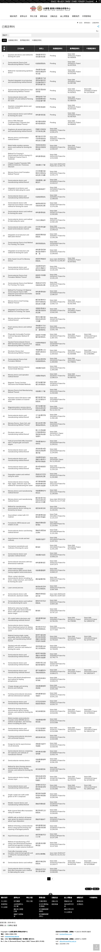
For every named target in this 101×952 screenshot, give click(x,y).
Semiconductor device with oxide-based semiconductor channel (20, 228)
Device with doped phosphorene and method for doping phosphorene (19, 679)
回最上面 (96, 889)
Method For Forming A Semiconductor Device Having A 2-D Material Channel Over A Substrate (20, 156)
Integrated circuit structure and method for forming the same (18, 251)
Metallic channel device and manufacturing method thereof (18, 804)
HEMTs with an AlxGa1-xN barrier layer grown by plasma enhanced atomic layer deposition (19, 819)
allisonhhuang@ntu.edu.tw (68, 941)
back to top (96, 947)
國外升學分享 (69, 909)
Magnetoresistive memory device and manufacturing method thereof (20, 408)
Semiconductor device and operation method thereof (17, 555)
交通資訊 (80, 904)
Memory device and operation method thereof (18, 375)
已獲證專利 (95, 22)
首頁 (80, 22)
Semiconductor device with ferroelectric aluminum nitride (18, 595)
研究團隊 (17, 901)
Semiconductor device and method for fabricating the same (20, 220)
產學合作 (23, 16)
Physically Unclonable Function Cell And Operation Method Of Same (19, 336)
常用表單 (81, 1)
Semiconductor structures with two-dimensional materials (20, 562)
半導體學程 (86, 16)
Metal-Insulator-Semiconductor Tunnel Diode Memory (18, 368)
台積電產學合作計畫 (18, 905)
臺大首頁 (61, 1)
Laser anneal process (15, 588)
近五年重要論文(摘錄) (43, 905)
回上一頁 (88, 889)
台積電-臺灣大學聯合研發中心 (50, 9)
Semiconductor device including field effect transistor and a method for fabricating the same (20, 870)
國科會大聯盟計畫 (18, 910)
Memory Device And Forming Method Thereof (18, 302)
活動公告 (55, 901)
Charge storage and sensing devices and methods (18, 687)
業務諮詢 (80, 901)
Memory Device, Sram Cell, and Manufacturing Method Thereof (19, 424)
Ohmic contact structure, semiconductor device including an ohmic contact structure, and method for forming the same (20, 579)
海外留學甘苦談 (69, 905)
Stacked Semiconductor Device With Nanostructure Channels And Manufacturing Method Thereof (20, 343)
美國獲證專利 (13, 40)
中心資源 (4, 907)
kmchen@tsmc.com (66, 934)
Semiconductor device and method (20, 862)
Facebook (89, 1)
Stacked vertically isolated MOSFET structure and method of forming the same (19, 647)
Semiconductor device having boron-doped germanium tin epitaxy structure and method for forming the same (20, 628)
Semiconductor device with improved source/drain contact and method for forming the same (20, 204)
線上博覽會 (64, 16)
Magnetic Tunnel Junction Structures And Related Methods (19, 383)
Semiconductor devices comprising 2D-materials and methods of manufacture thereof (20, 752)
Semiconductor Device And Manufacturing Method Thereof (18, 63)
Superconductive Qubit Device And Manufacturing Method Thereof (20, 90)
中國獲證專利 (36, 40)
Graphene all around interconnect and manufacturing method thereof (20, 130)
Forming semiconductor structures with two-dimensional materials (20, 695)
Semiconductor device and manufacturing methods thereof (19, 671)
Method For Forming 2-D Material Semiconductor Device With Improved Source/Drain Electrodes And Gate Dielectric (20, 292)
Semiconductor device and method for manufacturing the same (20, 602)
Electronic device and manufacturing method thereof (18, 433)
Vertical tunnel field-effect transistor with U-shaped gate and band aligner (20, 442)
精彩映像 (55, 904)
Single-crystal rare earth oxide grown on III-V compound (18, 795)
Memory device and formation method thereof (18, 138)
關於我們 (13, 16)
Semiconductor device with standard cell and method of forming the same (20, 98)
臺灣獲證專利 (25, 40)
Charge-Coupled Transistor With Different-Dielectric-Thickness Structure (19, 165)
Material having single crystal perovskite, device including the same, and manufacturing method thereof (19, 638)
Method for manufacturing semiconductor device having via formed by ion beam (19, 508)
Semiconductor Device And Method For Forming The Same (20, 243)
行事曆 (74, 1)
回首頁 (53, 1)
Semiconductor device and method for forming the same (20, 115)
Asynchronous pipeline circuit (18, 836)
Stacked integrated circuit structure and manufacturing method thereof (20, 81)
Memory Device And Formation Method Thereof (19, 173)
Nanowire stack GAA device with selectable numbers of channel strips (19, 399)
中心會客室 (68, 912)
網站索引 (100, 1)
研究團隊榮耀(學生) (43, 915)
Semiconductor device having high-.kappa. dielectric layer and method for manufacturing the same (20, 483)
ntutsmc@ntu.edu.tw (12, 936)
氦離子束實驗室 (18, 915)
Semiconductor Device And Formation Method (17, 360)
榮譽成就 (43, 16)
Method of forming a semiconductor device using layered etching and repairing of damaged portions (20, 827)
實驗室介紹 (68, 901)
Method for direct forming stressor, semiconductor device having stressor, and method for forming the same (20, 769)
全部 (4, 40)
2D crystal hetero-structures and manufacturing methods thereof (19, 619)
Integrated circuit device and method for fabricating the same (19, 189)
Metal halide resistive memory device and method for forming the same (20, 147)
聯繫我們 (75, 16)
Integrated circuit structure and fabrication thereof (18, 235)
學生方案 (33, 16)
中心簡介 (4, 901)
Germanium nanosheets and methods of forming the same (18, 547)
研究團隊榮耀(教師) (43, 910)
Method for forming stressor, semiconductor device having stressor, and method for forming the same (20, 711)
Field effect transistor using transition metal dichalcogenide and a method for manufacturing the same (20, 853)
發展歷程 (4, 904)
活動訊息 (53, 16)
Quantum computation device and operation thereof (19, 107)
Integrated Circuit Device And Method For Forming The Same (19, 310)
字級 (96, 1)
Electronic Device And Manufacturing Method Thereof (18, 352)
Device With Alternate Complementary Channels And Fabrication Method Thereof (18, 122)
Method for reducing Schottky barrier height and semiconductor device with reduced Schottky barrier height (19, 610)
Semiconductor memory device (19, 760)
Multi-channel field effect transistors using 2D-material (20, 811)
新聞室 (67, 1)
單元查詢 (97, 31)
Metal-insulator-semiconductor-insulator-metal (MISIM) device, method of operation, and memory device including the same (19, 720)
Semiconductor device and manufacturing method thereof (18, 181)
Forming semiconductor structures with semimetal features (20, 737)
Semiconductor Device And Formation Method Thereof (17, 276)
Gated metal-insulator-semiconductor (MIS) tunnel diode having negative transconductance (20, 570)
